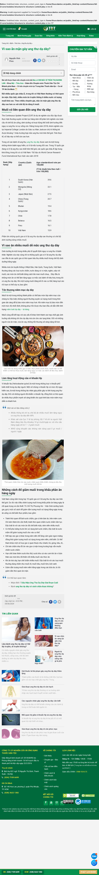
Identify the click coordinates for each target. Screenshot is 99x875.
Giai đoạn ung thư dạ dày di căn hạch (37, 687)
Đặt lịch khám (89, 872)
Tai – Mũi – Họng (76, 87)
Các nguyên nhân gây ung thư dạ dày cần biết (41, 701)
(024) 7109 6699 (11, 777)
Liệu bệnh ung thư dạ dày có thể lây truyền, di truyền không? (16, 645)
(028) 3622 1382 (11, 793)
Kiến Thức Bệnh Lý (65, 36)
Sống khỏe (50, 36)
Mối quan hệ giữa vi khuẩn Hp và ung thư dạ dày (42, 715)
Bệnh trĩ (90, 81)
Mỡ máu (76, 95)
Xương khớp (89, 85)
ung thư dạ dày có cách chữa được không (34, 586)
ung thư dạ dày (33, 142)
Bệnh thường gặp (24, 36)
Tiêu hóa (17, 43)
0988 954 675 (81, 772)
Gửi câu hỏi (82, 109)
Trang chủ (10, 36)
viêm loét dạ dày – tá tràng (18, 309)
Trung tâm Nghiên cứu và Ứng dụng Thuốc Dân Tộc (49, 28)
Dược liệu (38, 36)
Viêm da (90, 78)
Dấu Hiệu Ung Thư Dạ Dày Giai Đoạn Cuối (39, 583)
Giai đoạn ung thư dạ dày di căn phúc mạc (39, 729)
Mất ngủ (90, 89)
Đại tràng (90, 92)
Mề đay (75, 81)
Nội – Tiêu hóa (17, 83)
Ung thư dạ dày (27, 43)
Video (91, 36)
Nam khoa (77, 78)
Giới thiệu (48, 756)
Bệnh (11, 43)
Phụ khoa (76, 92)
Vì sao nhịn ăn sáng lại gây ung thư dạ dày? (59, 641)
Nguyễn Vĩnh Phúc (14, 59)
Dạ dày (75, 84)
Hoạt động (81, 36)
